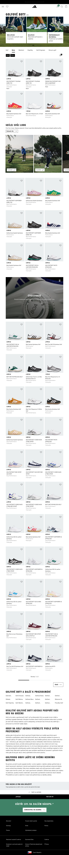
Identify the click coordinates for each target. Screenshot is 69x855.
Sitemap (8, 825)
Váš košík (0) (49, 796)
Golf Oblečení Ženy (20, 703)
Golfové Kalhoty (37, 703)
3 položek (10, 170)
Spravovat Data (29, 839)
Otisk (26, 825)
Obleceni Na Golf (59, 699)
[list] (34, 50)
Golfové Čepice (37, 699)
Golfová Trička (27, 703)
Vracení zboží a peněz (31, 821)
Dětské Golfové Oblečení (8, 699)
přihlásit (18, 796)
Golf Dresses (20, 696)
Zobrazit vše (10, 131)
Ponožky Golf (59, 703)
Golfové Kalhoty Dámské (47, 696)
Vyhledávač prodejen (31, 830)
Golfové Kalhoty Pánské (47, 699)
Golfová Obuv (29, 699)
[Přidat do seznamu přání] (21, 61)
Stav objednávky (48, 821)
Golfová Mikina (27, 696)
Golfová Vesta (39, 696)
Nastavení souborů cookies (13, 839)
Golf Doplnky (10, 703)
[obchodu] (34, 7)
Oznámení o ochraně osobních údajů (14, 845)
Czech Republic (37, 852)
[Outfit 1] (19, 154)
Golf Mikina (19, 699)
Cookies (46, 839)
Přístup (46, 844)
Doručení (8, 821)
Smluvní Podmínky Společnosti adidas (33, 845)
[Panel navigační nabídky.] (3, 6)
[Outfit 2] (48, 154)
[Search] (62, 6)
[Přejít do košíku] (66, 6)
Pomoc (46, 825)
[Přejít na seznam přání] (7, 6)
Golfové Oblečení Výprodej (57, 696)
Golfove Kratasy (47, 703)
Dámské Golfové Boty (9, 696)
